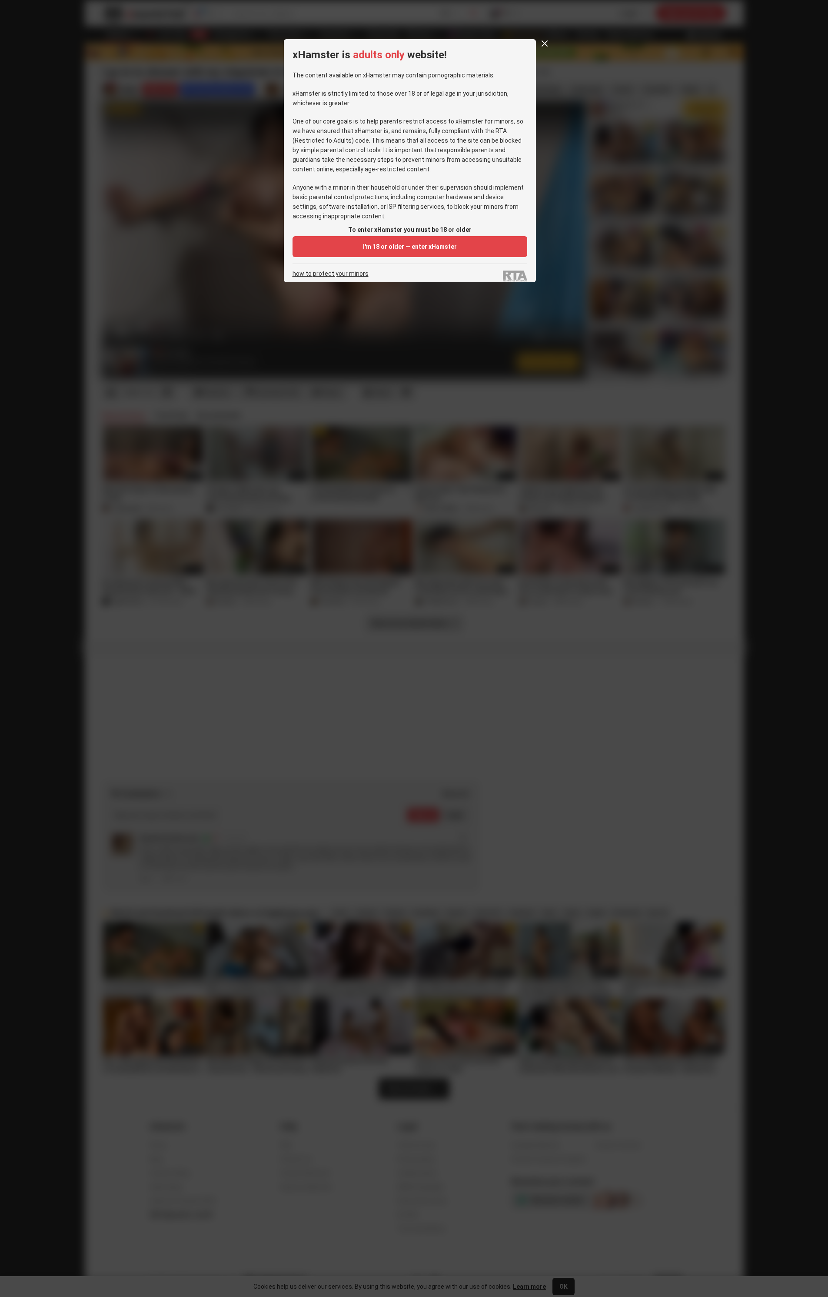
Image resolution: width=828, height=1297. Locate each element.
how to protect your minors (331, 274)
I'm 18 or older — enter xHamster (410, 246)
